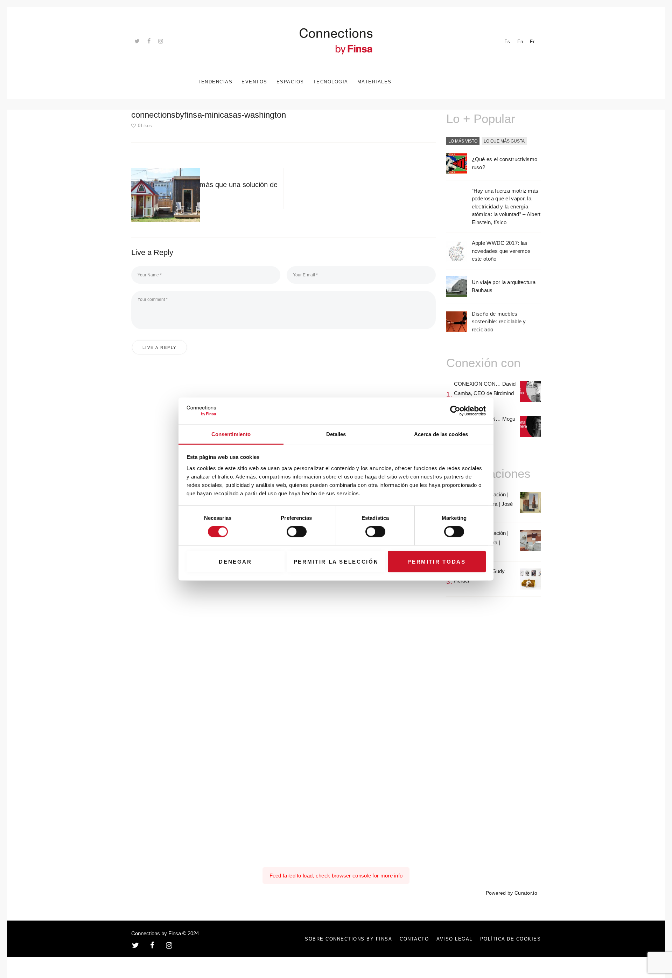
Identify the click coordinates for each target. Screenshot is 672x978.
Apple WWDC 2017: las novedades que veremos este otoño (501, 251)
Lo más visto (462, 141)
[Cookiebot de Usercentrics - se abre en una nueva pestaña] (455, 411)
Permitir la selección (336, 561)
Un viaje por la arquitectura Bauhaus (504, 286)
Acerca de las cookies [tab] (441, 434)
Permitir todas (436, 561)
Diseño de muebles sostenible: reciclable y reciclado (499, 321)
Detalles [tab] (336, 434)
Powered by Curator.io (511, 893)
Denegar (235, 561)
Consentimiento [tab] (231, 434)
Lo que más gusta (504, 141)
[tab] (462, 141)
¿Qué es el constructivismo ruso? (505, 163)
